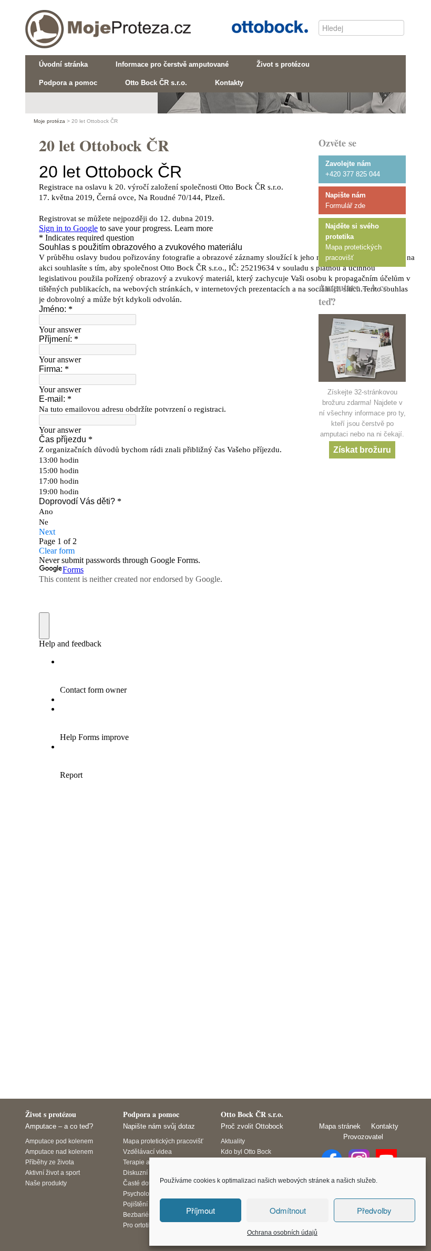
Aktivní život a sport (52, 1172)
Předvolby (374, 1210)
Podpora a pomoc (151, 1114)
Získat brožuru (362, 449)
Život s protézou (50, 1114)
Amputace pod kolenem (59, 1141)
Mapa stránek (340, 1126)
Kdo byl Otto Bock (246, 1151)
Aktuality (233, 1141)
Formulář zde (345, 206)
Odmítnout (288, 1210)
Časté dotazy (141, 1183)
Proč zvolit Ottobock (252, 1126)
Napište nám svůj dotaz (159, 1126)
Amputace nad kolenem (59, 1151)
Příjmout (200, 1210)
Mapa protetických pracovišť (163, 1141)
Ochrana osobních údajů (282, 1232)
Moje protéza (70, 21)
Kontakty (384, 1126)
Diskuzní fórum (144, 1172)
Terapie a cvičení (147, 1162)
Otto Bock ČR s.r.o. (262, 25)
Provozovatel (363, 1137)
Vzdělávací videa (147, 1151)
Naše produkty (46, 1183)
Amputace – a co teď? (59, 1126)
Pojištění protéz (145, 1204)
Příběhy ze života (49, 1162)
